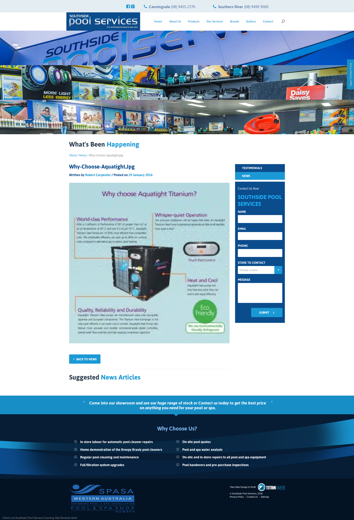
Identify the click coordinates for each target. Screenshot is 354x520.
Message (244, 280)
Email (242, 229)
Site (265, 497)
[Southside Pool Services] (103, 21)
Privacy (237, 497)
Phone (243, 246)
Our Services (214, 21)
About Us (175, 21)
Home (158, 21)
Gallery (251, 21)
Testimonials (252, 168)
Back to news (86, 359)
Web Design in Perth (245, 487)
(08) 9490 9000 (256, 6)
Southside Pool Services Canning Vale (37, 517)
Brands (234, 21)
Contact (268, 21)
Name (242, 212)
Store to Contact (251, 263)
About (73, 155)
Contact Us (252, 497)
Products (193, 21)
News (83, 155)
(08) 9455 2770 (183, 6)
